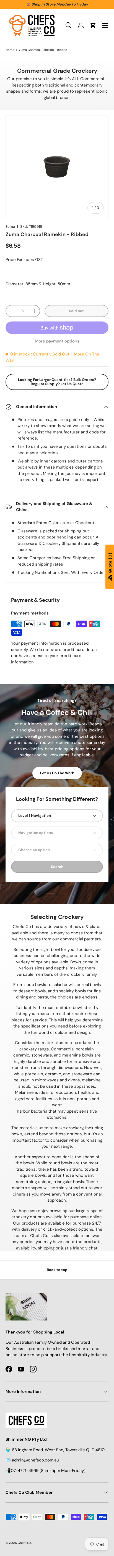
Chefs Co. (25, 1543)
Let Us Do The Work (57, 773)
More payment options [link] (57, 341)
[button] (93, 25)
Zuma (10, 226)
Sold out (76, 310)
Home (10, 49)
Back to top (57, 1269)
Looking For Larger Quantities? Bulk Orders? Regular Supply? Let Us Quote (57, 381)
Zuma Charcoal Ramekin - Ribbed (43, 49)
